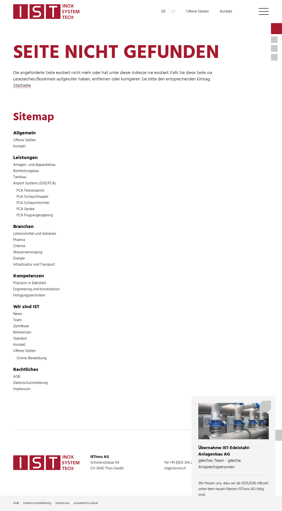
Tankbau (19, 177)
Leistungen (25, 158)
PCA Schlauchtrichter (33, 203)
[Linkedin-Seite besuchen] (274, 39)
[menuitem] (197, 12)
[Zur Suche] (245, 11)
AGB (16, 377)
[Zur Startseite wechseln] (46, 11)
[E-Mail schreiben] (276, 28)
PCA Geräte (26, 209)
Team (17, 320)
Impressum (21, 389)
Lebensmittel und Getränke (34, 234)
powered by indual (86, 503)
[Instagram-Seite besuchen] (274, 48)
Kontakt (19, 146)
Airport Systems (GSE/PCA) (34, 183)
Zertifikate (21, 326)
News (17, 314)
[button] (264, 11)
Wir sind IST (26, 307)
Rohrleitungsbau (26, 171)
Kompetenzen (28, 276)
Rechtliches (25, 370)
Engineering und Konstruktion (36, 289)
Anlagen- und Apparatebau (34, 165)
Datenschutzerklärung (30, 383)
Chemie (19, 246)
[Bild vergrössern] (233, 421)
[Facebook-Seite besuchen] (274, 57)
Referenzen (22, 332)
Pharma (19, 240)
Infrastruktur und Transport (34, 265)
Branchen (23, 227)
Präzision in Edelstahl (29, 283)
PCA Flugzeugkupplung (35, 215)
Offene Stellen (24, 140)
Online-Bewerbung (31, 358)
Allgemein (24, 133)
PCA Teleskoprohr (31, 191)
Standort (20, 339)
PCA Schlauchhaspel (32, 197)
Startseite (22, 85)
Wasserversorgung (27, 252)
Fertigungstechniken (29, 295)
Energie (19, 258)
